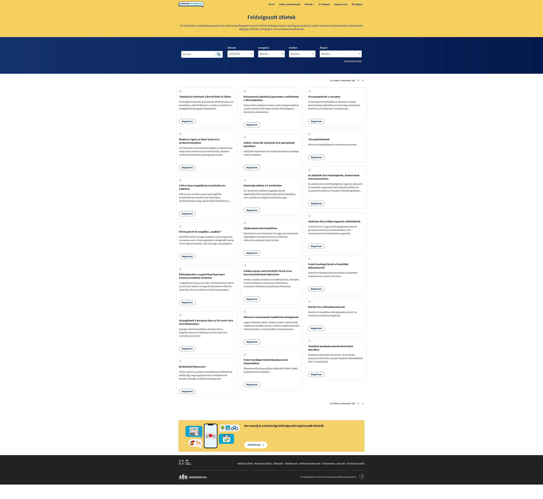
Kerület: (293, 47)
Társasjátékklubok (318, 139)
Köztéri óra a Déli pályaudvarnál (326, 307)
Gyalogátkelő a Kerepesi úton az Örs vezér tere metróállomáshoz (206, 322)
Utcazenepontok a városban (324, 96)
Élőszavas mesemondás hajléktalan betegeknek (271, 317)
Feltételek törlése (353, 61)
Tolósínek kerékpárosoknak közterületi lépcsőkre (330, 348)
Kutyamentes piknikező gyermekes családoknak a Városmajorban (271, 98)
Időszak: (232, 47)
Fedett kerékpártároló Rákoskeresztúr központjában (266, 361)
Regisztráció (340, 4)
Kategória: (263, 47)
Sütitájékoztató (291, 463)
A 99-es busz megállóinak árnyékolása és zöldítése (202, 187)
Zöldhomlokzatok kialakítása (260, 228)
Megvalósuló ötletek (263, 463)
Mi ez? (272, 4)
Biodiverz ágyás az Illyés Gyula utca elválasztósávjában (199, 141)
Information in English (356, 463)
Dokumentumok (328, 463)
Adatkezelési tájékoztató (310, 463)
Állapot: (324, 47)
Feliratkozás (254, 444)
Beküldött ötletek (245, 463)
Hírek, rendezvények (289, 4)
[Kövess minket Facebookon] (192, 478)
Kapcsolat (341, 463)
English (358, 4)
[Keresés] (219, 54)
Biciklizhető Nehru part (192, 367)
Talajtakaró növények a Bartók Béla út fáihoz (205, 96)
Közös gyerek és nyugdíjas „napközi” (200, 232)
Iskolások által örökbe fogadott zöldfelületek (334, 221)
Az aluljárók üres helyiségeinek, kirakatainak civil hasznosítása (334, 177)
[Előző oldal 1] (358, 80)
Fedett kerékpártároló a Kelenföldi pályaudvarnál (328, 266)
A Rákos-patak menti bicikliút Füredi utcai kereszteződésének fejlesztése (268, 272)
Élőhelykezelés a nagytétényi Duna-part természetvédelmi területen (202, 276)
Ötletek (308, 4)
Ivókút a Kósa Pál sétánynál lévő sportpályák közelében (269, 144)
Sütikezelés (278, 463)
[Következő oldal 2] (363, 80)
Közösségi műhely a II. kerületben (263, 185)
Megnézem (187, 121)
